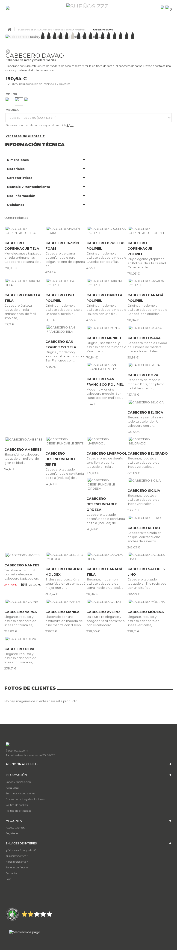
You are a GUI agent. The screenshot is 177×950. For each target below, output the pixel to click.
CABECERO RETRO (143, 528)
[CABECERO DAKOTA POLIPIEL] (106, 283)
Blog (8, 879)
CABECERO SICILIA (143, 490)
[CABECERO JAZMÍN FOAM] (65, 230)
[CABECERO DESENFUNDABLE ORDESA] (106, 484)
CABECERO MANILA (62, 612)
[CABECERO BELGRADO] (147, 441)
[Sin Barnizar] (19, 102)
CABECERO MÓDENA (145, 612)
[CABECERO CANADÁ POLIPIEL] (147, 283)
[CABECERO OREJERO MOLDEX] (65, 556)
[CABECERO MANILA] (65, 601)
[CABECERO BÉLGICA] (147, 402)
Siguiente (8, 51)
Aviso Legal (12, 787)
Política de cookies (17, 805)
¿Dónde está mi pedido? (21, 850)
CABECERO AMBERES (23, 449)
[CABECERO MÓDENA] (147, 601)
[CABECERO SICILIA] (147, 480)
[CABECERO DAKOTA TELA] (24, 283)
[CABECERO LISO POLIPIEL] (65, 283)
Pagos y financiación (18, 782)
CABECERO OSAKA (144, 338)
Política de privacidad (19, 810)
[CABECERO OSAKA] (147, 327)
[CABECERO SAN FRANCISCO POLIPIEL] (106, 366)
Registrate (12, 833)
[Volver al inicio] (9, 29)
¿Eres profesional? (17, 861)
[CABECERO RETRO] (147, 517)
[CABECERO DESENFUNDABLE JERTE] (65, 441)
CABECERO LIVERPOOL (106, 453)
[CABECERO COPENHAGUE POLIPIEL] (147, 230)
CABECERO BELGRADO (147, 453)
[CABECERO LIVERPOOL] (106, 441)
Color (12, 94)
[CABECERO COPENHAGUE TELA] (24, 230)
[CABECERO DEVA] (24, 638)
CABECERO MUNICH (103, 338)
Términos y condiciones (20, 793)
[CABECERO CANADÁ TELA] (106, 556)
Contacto (11, 873)
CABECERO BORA (142, 375)
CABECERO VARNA (20, 612)
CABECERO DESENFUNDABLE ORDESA (101, 504)
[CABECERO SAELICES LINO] (147, 556)
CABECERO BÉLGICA (145, 412)
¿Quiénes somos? (17, 856)
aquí (70, 125)
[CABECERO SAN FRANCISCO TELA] (65, 329)
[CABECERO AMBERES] (24, 439)
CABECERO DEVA (19, 649)
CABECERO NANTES (21, 565)
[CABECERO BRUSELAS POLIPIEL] (106, 230)
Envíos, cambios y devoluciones (25, 799)
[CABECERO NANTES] (24, 554)
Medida (13, 110)
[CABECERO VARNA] (24, 601)
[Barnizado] (10, 102)
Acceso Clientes (15, 827)
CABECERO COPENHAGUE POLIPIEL (139, 248)
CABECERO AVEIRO (103, 612)
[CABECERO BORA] (147, 364)
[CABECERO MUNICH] (106, 327)
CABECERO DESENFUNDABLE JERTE (60, 459)
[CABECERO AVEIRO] (106, 601)
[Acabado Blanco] (28, 102)
